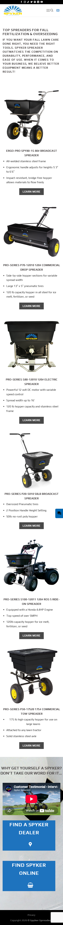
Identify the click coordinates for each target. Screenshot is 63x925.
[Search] (51, 10)
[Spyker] (22, 10)
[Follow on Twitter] (31, 2)
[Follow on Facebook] (21, 2)
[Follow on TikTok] (28, 2)
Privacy (31, 915)
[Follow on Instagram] (25, 2)
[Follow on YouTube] (42, 2)
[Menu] (48, 10)
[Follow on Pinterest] (35, 2)
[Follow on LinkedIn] (38, 2)
